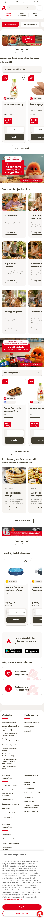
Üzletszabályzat (7, 817)
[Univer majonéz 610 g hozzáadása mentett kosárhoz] (23, 78)
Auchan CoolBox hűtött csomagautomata (9, 734)
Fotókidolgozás (29, 802)
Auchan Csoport (7, 790)
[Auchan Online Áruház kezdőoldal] (4, 8)
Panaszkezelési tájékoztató (7, 848)
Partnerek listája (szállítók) (12, 899)
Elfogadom (22, 907)
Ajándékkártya (29, 788)
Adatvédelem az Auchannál (7, 795)
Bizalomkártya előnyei (31, 722)
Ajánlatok (27, 731)
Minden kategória (10, 24)
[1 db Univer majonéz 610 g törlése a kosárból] (6, 130)
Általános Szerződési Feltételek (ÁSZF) (9, 755)
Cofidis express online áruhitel (9, 749)
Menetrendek (28, 797)
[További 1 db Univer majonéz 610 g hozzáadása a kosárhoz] (22, 130)
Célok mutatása (22, 913)
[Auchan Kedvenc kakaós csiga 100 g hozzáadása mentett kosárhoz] (23, 381)
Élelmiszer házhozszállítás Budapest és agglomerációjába (10, 728)
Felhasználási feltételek (32, 793)
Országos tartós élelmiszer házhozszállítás (10, 740)
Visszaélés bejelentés (9, 813)
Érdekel (14, 508)
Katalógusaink (6, 834)
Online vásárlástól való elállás (9, 768)
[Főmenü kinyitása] (39, 7)
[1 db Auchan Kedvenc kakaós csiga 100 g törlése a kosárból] (6, 433)
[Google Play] (13, 651)
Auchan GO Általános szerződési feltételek (31, 806)
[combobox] (21, 7)
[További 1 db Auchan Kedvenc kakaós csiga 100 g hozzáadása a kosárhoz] (22, 433)
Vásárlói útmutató (8, 839)
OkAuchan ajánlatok (30, 24)
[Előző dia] (17, 51)
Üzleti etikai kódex (8, 800)
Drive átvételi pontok (9, 745)
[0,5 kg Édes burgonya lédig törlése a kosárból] (32, 130)
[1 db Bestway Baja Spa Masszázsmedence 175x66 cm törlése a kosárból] (34, 612)
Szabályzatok (29, 727)
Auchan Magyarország (9, 785)
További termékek (22, 148)
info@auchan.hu (21, 675)
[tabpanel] (22, 108)
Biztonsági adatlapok (31, 811)
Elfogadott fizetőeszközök (10, 843)
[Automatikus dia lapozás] (22, 51)
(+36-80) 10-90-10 (22, 690)
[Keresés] (10, 8)
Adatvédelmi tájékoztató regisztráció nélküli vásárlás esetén (10, 761)
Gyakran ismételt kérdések (30, 783)
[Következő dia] (27, 51)
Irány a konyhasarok (22, 521)
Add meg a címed (24, 2)
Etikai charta (6, 808)
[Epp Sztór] (32, 651)
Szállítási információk (9, 722)
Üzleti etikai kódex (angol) (10, 804)
